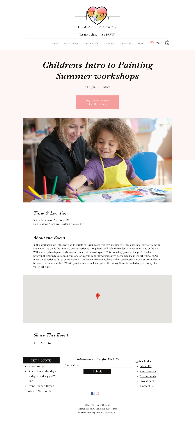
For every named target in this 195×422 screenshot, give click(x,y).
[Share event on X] (42, 343)
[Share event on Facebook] (34, 343)
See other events (98, 104)
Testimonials (148, 376)
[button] (167, 42)
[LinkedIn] (97, 393)
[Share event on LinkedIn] (49, 343)
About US (145, 366)
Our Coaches (148, 371)
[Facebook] (92, 393)
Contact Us (147, 386)
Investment (147, 381)
